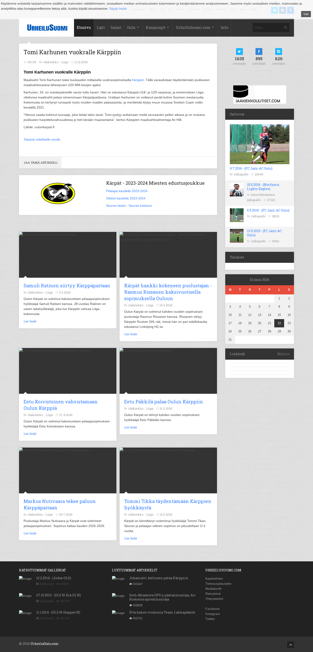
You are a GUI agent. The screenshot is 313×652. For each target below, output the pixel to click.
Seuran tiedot (116, 205)
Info (224, 27)
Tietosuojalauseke (218, 583)
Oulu (131, 27)
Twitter (210, 619)
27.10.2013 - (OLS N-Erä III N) (58, 595)
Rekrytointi (213, 593)
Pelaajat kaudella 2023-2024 (127, 191)
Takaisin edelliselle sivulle (42, 139)
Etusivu (84, 27)
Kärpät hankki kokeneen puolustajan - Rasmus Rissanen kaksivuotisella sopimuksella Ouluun (168, 292)
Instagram (212, 614)
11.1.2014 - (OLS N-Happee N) (58, 612)
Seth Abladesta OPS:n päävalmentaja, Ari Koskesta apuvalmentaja (162, 597)
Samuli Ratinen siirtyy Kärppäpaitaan (67, 285)
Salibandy (47, 584)
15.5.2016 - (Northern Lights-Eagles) (263, 186)
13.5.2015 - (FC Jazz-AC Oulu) (264, 233)
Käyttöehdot (214, 578)
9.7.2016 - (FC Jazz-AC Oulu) (251, 168)
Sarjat (116, 27)
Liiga (64, 62)
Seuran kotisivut (140, 205)
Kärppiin (138, 80)
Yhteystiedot (214, 598)
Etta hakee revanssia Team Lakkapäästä (162, 612)
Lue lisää (30, 321)
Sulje (306, 14)
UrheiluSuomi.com (193, 27)
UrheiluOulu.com (44, 643)
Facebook (212, 609)
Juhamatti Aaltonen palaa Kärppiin (158, 578)
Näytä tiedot (118, 8)
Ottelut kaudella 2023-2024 (126, 198)
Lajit (101, 27)
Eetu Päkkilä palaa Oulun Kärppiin (163, 402)
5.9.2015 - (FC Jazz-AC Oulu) (268, 210)
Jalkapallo (241, 174)
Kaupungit (155, 27)
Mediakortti (213, 588)
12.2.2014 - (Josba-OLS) (53, 578)
